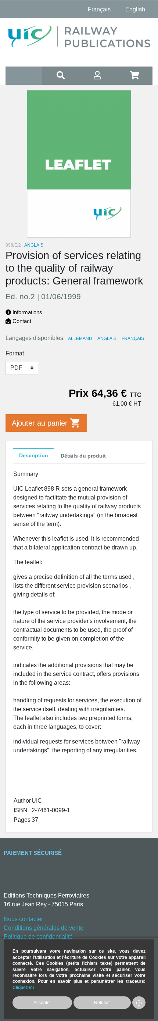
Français (133, 338)
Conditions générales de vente (43, 928)
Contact (21, 321)
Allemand (80, 338)
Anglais (106, 338)
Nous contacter (23, 919)
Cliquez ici (23, 987)
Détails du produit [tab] (83, 456)
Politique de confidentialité (38, 937)
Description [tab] (33, 455)
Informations (26, 312)
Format (15, 353)
